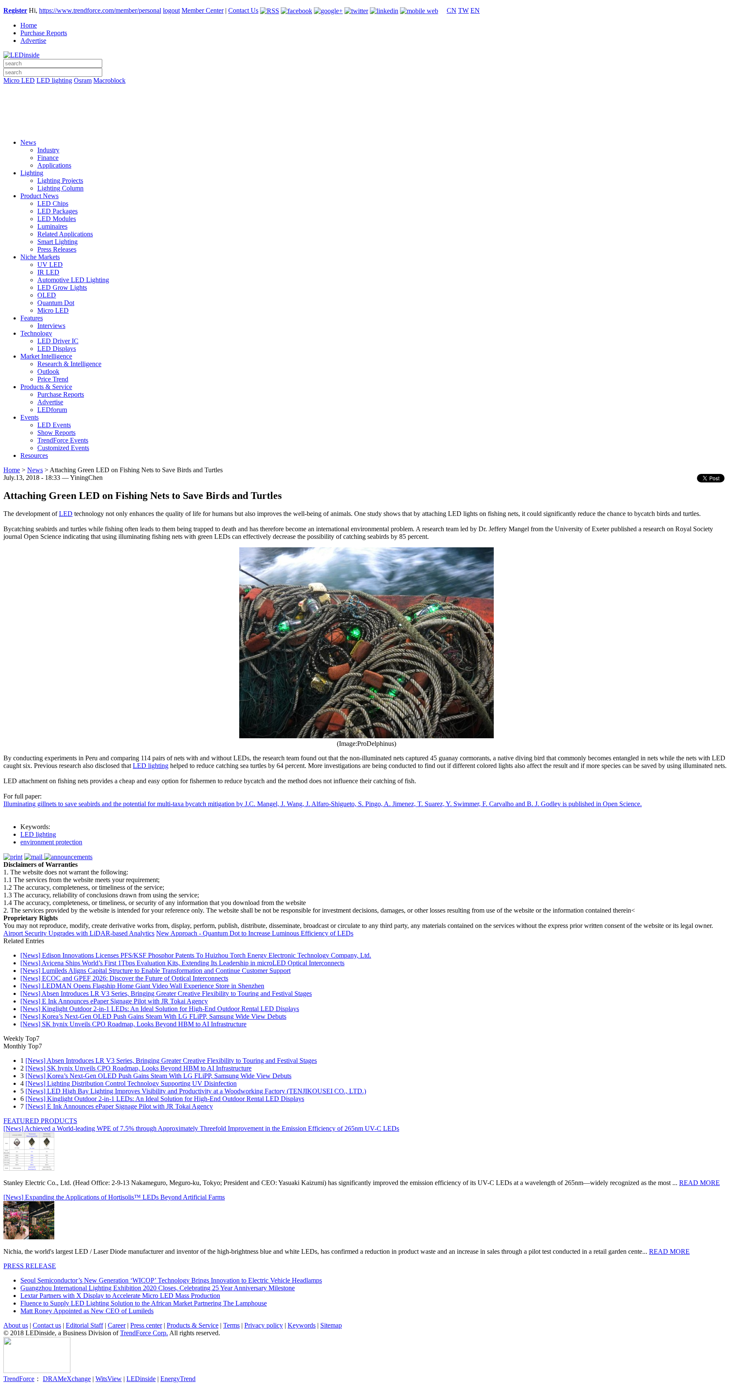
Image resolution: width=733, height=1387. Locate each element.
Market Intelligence (46, 356)
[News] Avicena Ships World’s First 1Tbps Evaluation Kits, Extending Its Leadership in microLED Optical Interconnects (182, 963)
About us (15, 1325)
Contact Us (243, 10)
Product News (39, 195)
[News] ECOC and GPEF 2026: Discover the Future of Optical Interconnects (124, 978)
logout (171, 10)
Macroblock (109, 80)
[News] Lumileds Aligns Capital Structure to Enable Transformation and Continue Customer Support (155, 970)
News (28, 142)
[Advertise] (366, 102)
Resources (34, 455)
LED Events (54, 425)
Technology (36, 333)
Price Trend (52, 379)
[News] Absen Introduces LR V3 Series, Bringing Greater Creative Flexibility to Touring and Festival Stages (166, 993)
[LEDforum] (366, 126)
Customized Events (63, 447)
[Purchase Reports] (366, 90)
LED (66, 513)
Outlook (48, 371)
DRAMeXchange (67, 1378)
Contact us (47, 1325)
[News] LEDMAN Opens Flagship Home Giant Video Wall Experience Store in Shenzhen (142, 985)
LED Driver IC (57, 341)
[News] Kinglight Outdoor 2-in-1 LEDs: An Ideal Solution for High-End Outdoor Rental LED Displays (159, 1008)
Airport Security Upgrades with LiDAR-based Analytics (78, 933)
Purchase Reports (43, 32)
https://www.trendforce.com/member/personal (100, 10)
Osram (83, 80)
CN (451, 10)
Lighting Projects (60, 180)
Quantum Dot (55, 302)
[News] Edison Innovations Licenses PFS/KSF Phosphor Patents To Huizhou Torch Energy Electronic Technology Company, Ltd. (195, 955)
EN (475, 10)
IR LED (48, 272)
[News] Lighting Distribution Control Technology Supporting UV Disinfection (131, 1083)
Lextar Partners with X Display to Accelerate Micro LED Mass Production (120, 1295)
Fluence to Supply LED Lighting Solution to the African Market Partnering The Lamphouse (143, 1303)
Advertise (33, 40)
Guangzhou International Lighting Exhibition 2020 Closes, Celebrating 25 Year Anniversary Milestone (157, 1288)
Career (117, 1325)
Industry (48, 150)
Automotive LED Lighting (73, 279)
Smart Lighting (57, 241)
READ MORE (699, 1182)
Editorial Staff (84, 1325)
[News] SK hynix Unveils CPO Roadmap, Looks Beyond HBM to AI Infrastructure (133, 1024)
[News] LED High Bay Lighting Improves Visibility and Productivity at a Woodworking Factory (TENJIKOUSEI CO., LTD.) (195, 1091)
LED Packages (57, 211)
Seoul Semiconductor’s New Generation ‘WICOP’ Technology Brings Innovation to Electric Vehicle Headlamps (171, 1280)
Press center (146, 1325)
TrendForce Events (62, 440)
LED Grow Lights (62, 287)
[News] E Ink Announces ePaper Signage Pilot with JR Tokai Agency (114, 1001)
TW (463, 10)
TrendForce (18, 1378)
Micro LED (19, 80)
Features (31, 318)
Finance (48, 157)
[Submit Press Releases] (366, 114)
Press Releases (56, 249)
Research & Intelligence (69, 363)
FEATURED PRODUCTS (40, 1120)
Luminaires (52, 226)
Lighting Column (60, 188)
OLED (46, 295)
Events (29, 417)
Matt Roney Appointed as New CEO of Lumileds (87, 1310)
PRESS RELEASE (29, 1265)
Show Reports (56, 432)
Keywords (302, 1325)
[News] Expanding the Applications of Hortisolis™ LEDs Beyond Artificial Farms (114, 1197)
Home (28, 25)
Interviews (51, 325)
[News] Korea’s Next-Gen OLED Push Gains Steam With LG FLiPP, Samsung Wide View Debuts (153, 1016)
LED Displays (56, 348)
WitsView (108, 1378)
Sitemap (331, 1325)
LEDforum (52, 409)
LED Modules (56, 218)
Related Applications (65, 234)
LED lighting (54, 80)
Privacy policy (263, 1325)
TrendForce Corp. (144, 1333)
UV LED (50, 264)
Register (15, 10)
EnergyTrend (178, 1378)
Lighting (31, 173)
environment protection (51, 842)
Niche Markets (40, 257)
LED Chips (52, 203)
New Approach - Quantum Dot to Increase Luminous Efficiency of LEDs (254, 933)
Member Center (203, 10)
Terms (231, 1325)
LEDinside (141, 1378)
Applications (54, 165)
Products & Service (46, 386)
